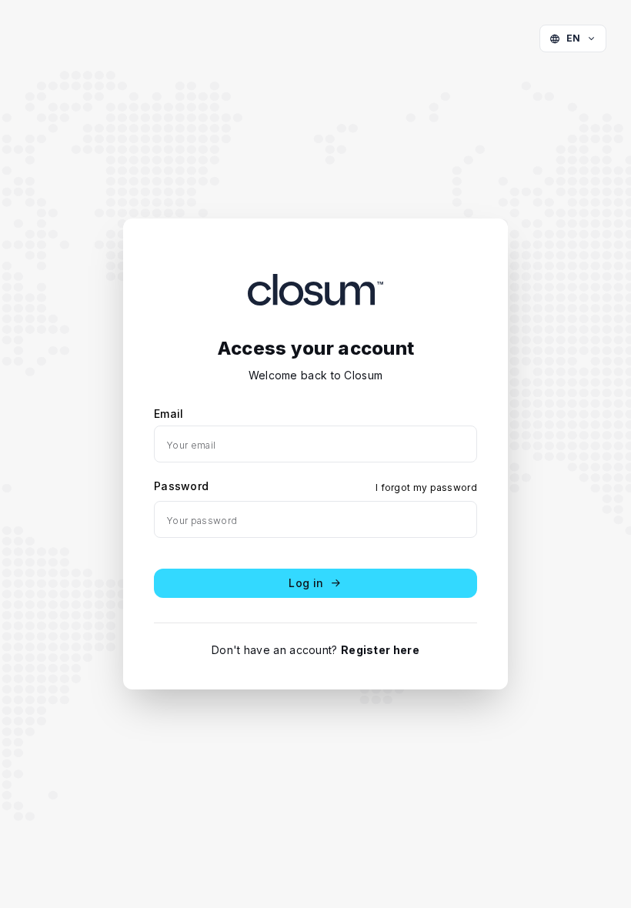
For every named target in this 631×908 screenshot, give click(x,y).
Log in (306, 582)
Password (181, 485)
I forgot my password (426, 487)
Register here (380, 649)
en (573, 38)
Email (169, 413)
